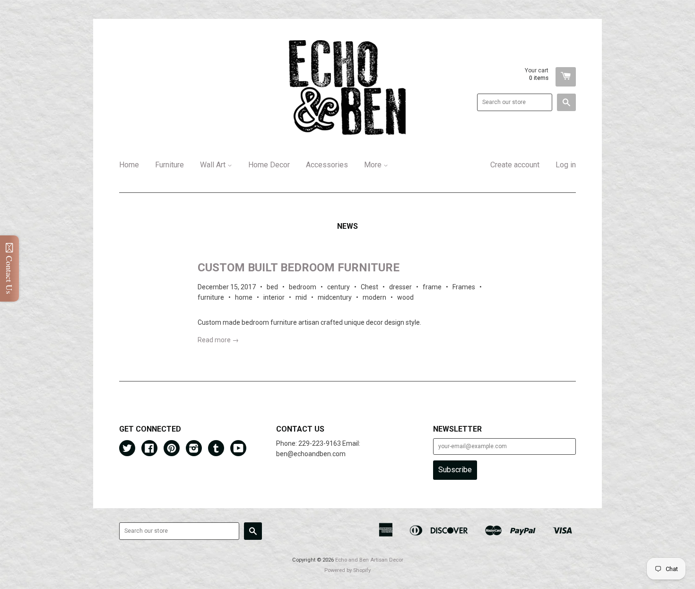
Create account (514, 164)
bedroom (302, 287)
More (373, 164)
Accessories (327, 164)
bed (272, 287)
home (243, 297)
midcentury (335, 297)
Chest (369, 287)
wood (405, 297)
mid (301, 297)
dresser (400, 287)
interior (274, 297)
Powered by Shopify (347, 570)
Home (129, 164)
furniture (211, 297)
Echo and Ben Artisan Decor (369, 560)
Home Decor (269, 164)
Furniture (169, 164)
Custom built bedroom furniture (299, 267)
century (338, 287)
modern (374, 297)
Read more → (218, 340)
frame (432, 287)
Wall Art (213, 164)
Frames (463, 287)
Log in (566, 164)
